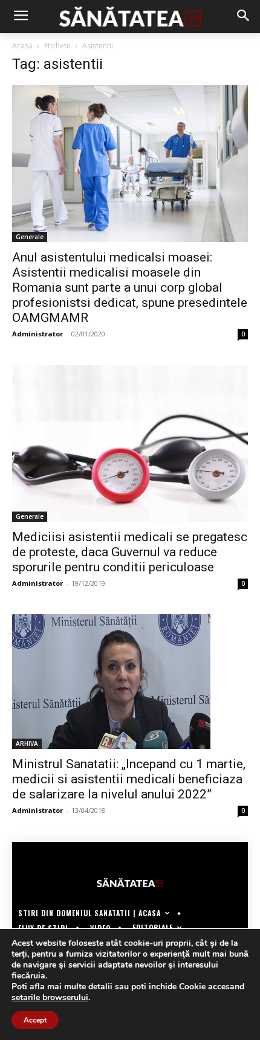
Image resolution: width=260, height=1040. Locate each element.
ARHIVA (27, 743)
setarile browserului (49, 997)
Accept (35, 1020)
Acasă (22, 45)
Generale (30, 237)
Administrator (37, 333)
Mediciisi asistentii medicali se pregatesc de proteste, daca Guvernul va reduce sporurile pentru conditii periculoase (129, 552)
